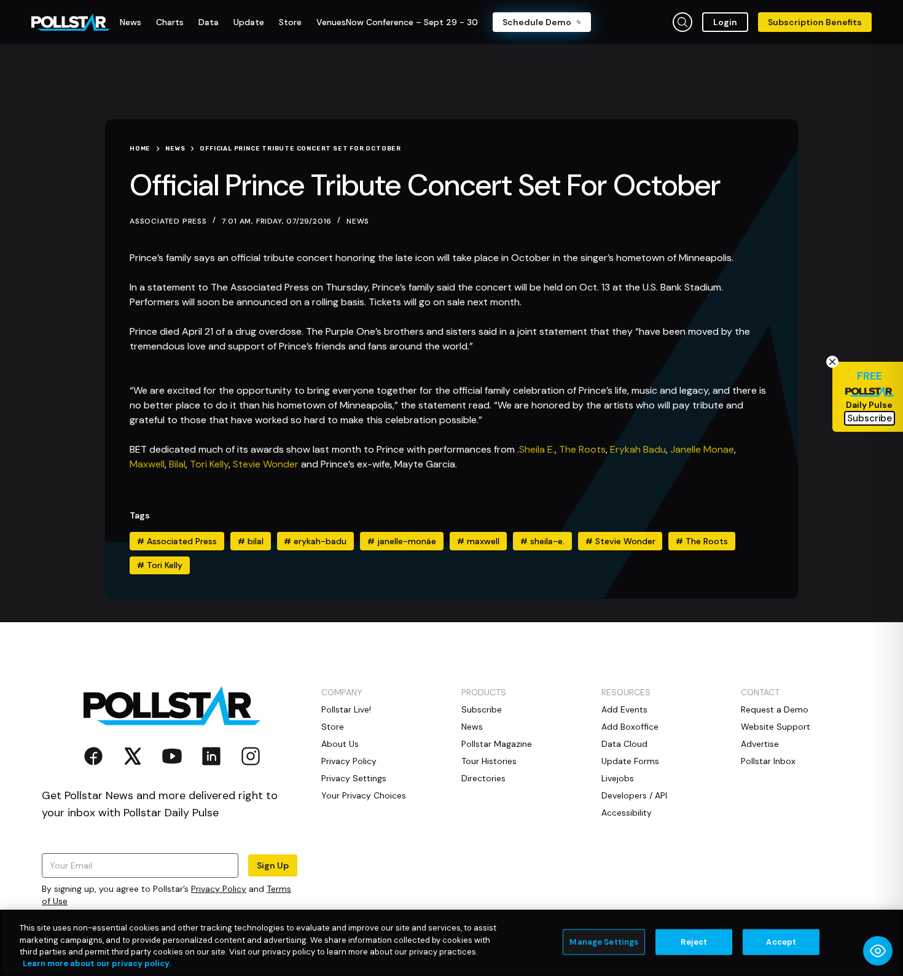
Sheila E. (537, 449)
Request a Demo (774, 709)
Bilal (177, 464)
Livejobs (617, 778)
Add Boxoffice (630, 726)
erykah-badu (315, 541)
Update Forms (630, 761)
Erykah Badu (638, 449)
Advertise (760, 743)
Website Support (775, 726)
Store (332, 726)
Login (725, 22)
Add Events (624, 709)
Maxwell (147, 464)
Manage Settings (603, 942)
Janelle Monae (702, 449)
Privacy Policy (218, 888)
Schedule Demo (536, 22)
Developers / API (634, 795)
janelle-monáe (401, 541)
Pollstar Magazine (496, 743)
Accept (781, 942)
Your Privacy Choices (363, 795)
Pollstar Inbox (768, 761)
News (357, 221)
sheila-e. (542, 541)
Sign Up (273, 865)
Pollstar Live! (346, 709)
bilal (251, 541)
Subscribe (481, 709)
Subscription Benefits (815, 22)
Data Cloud (624, 743)
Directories (483, 778)
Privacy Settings (353, 778)
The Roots (582, 449)
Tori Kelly (209, 464)
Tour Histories (489, 761)
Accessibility (626, 812)
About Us (340, 743)
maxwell (478, 541)
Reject (694, 942)
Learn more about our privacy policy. (97, 963)
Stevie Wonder (266, 464)
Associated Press (177, 541)
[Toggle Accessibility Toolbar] (878, 951)
